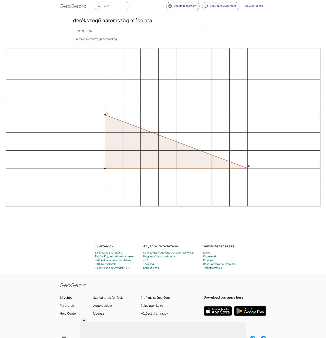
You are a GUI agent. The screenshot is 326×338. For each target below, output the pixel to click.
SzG (89, 30)
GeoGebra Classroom (223, 5)
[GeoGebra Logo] (73, 6)
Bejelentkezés (254, 5)
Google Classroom (185, 5)
